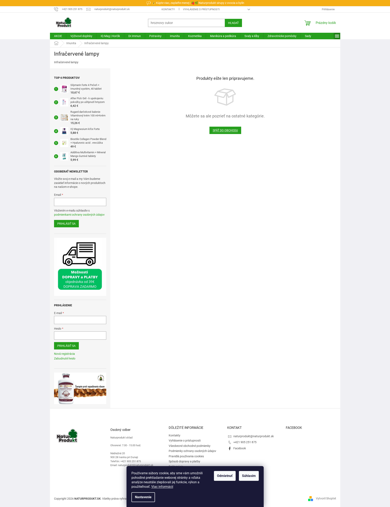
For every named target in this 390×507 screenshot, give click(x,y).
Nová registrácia (64, 353)
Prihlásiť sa (66, 223)
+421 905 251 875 (245, 442)
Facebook (239, 448)
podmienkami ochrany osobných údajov (79, 214)
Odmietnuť (225, 476)
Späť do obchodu (225, 130)
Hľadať (233, 23)
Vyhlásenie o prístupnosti (201, 9)
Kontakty (168, 9)
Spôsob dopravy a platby (184, 461)
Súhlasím (249, 476)
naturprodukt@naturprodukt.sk (253, 436)
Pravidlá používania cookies (186, 456)
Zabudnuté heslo (64, 358)
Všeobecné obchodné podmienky (189, 445)
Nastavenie (143, 497)
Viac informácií (162, 487)
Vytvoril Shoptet (326, 498)
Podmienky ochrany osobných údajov (192, 451)
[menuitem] (58, 36)
